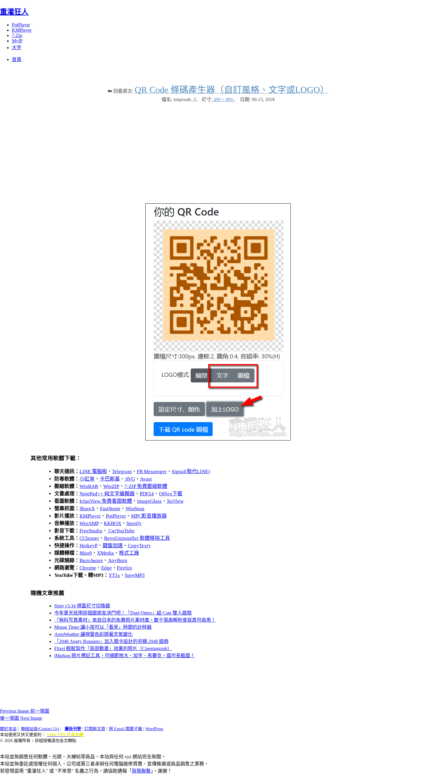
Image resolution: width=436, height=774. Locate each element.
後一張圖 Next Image (21, 718)
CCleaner (89, 538)
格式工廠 (129, 553)
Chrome (87, 568)
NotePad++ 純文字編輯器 (107, 494)
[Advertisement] (218, 149)
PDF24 (147, 494)
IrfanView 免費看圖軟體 (105, 501)
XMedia (105, 553)
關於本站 (8, 729)
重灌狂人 (14, 12)
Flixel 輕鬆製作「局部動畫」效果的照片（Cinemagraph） (113, 648)
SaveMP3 (135, 575)
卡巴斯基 (110, 479)
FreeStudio (90, 531)
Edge (106, 568)
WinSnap (134, 508)
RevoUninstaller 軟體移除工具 (137, 538)
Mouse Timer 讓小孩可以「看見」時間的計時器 (103, 627)
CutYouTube (121, 531)
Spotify (134, 523)
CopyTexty (139, 545)
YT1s (114, 575)
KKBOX (112, 523)
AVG (130, 479)
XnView (175, 501)
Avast (146, 479)
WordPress (154, 729)
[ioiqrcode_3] (218, 438)
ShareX (87, 508)
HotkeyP (88, 545)
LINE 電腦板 (93, 471)
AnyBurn (117, 560)
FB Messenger (152, 471)
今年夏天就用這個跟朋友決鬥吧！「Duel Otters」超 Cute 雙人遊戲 (123, 612)
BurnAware (91, 560)
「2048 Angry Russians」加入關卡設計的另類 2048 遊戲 (111, 641)
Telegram (122, 471)
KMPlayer (21, 30)
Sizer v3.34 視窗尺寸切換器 (82, 605)
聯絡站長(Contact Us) (40, 729)
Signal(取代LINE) (191, 471)
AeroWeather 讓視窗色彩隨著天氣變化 (93, 634)
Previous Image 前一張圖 (24, 711)
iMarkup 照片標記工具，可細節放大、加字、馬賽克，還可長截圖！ (124, 655)
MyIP (17, 40)
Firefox (124, 568)
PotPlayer (21, 24)
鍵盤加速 (113, 545)
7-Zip (17, 35)
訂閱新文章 (95, 729)
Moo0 (85, 553)
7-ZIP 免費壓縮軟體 (145, 486)
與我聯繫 (141, 770)
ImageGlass (149, 501)
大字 (16, 47)
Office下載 (170, 494)
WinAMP (89, 523)
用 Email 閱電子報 (125, 729)
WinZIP (111, 486)
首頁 (16, 59)
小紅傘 (87, 479)
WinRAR (88, 486)
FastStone (110, 508)
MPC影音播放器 (149, 516)
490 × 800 (223, 99)
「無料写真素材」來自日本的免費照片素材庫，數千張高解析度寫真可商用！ (135, 620)
